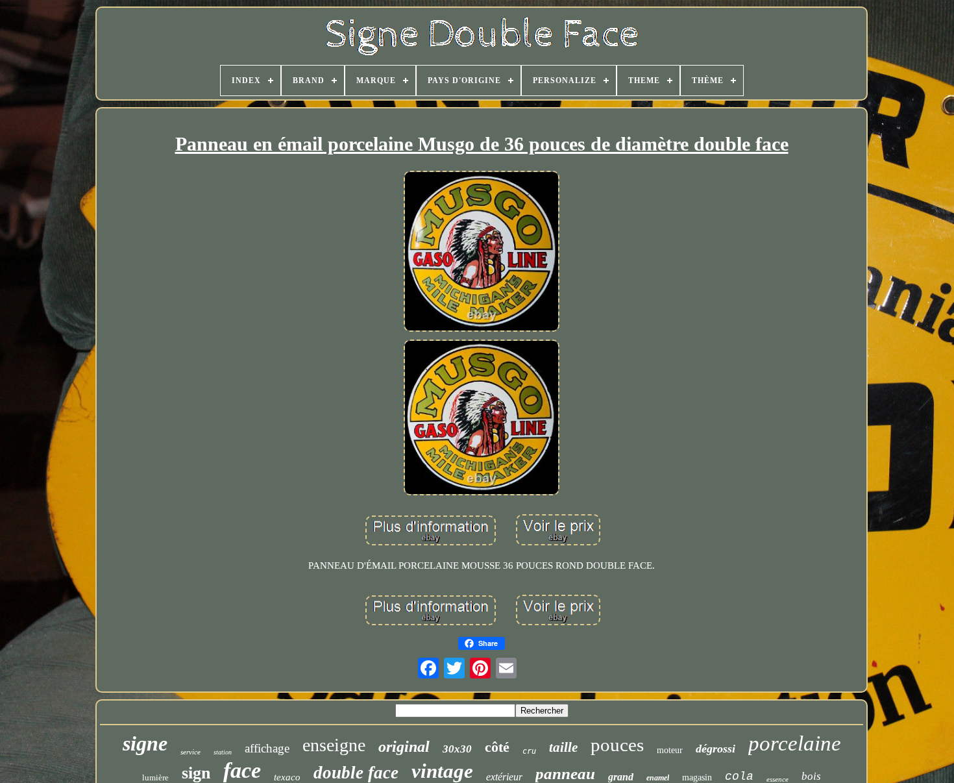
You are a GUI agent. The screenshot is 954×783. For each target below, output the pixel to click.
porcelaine (794, 743)
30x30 (457, 749)
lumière (155, 777)
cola (739, 776)
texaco (287, 777)
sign (196, 773)
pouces (617, 744)
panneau (565, 773)
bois (811, 776)
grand (620, 776)
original (404, 746)
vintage (442, 771)
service (190, 752)
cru (529, 751)
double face (355, 772)
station (223, 752)
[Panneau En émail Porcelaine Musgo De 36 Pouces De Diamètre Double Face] (482, 252)
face (242, 770)
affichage (267, 748)
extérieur (504, 776)
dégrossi (715, 748)
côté (497, 747)
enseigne (333, 745)
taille (563, 747)
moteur (670, 750)
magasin (697, 777)
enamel (657, 777)
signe (145, 743)
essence (777, 779)
